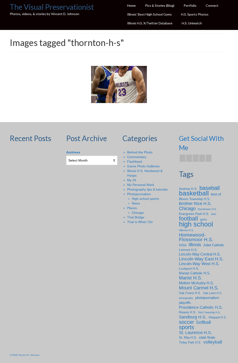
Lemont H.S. (188, 250)
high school (196, 224)
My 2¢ (131, 180)
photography (186, 298)
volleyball (212, 342)
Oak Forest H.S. (190, 293)
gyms (203, 219)
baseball (209, 188)
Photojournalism (139, 194)
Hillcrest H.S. (186, 230)
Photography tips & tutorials (147, 189)
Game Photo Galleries (143, 166)
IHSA (182, 245)
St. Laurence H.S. (195, 332)
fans (213, 214)
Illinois (194, 244)
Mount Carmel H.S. (199, 287)
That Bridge (135, 217)
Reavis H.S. (187, 312)
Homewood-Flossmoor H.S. (196, 237)
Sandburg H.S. (192, 317)
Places (132, 208)
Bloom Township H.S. (194, 199)
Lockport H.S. (189, 268)
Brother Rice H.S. (195, 203)
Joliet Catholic (213, 245)
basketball (194, 193)
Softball (203, 322)
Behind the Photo (139, 152)
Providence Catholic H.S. (201, 307)
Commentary (136, 157)
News (136, 203)
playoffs (185, 303)
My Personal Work (140, 185)
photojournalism (207, 298)
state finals (207, 337)
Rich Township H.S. (209, 312)
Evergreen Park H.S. (194, 214)
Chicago (138, 212)
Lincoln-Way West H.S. (199, 264)
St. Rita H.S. (188, 337)
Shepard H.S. (217, 317)
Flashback (134, 161)
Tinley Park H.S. (190, 342)
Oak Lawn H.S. (212, 293)
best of (216, 194)
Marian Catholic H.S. (194, 273)
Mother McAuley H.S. (196, 283)
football (188, 218)
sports (186, 327)
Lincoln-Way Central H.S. (200, 254)
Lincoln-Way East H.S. (201, 259)
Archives (73, 152)
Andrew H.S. (188, 189)
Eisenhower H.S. (207, 209)
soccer (186, 322)
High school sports (145, 199)
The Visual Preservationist (52, 6)
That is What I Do (140, 222)
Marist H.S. (190, 277)
